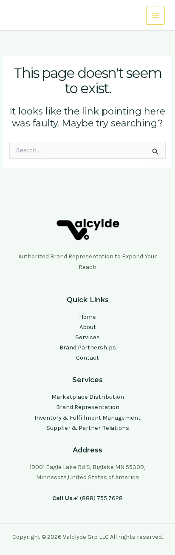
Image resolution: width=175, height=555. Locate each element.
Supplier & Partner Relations (87, 428)
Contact (87, 357)
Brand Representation (87, 407)
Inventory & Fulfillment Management (87, 417)
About (87, 327)
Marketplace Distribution (87, 397)
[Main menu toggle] (155, 15)
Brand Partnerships (87, 347)
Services (87, 337)
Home (87, 316)
